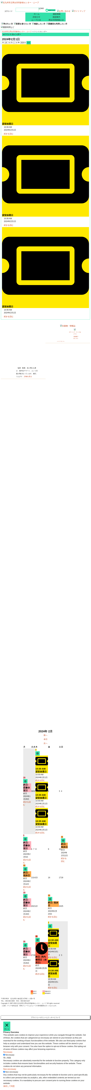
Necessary (9, 1055)
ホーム (35, 14)
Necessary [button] (7, 1052)
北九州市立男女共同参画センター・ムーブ (16, 31)
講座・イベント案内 (56, 14)
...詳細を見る (27, 376)
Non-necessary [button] (9, 1069)
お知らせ (35, 17)
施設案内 (56, 17)
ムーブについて (35, 19)
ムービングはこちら (60, 341)
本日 (45, 739)
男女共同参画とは (56, 19)
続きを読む (8, 134)
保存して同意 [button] (9, 1086)
